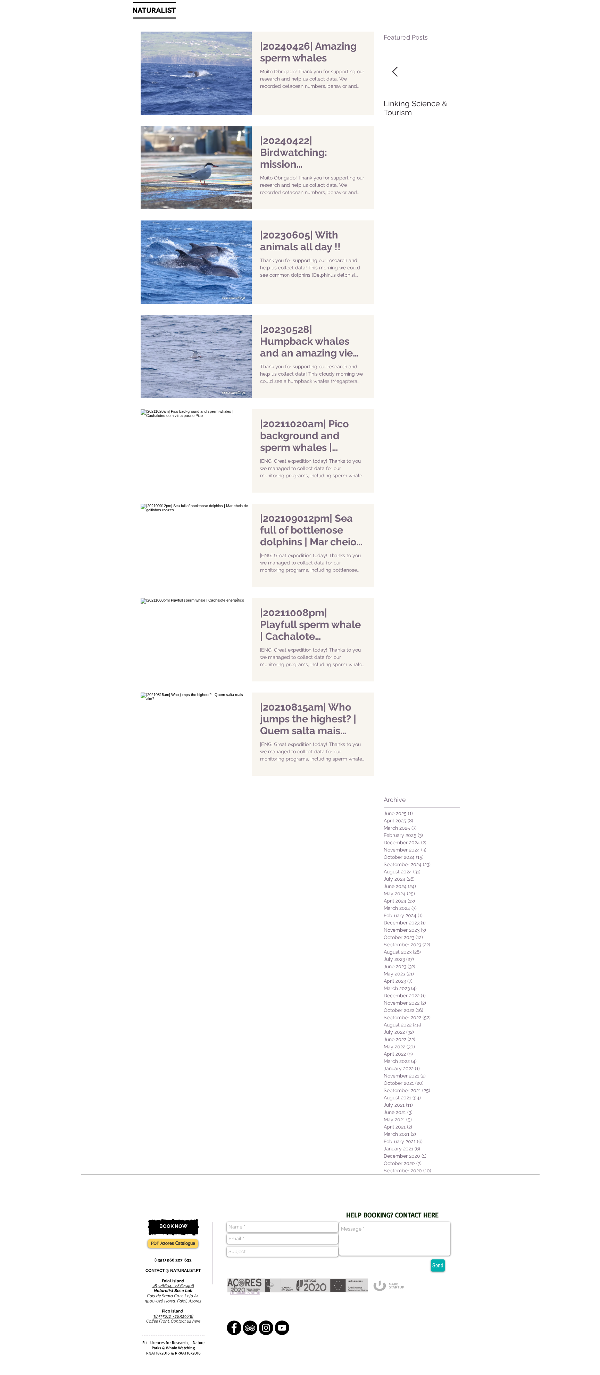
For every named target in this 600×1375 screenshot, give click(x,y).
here (196, 1321)
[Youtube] (282, 1327)
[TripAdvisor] (250, 1327)
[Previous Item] (395, 72)
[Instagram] (266, 1327)
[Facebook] (234, 1327)
